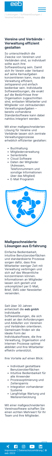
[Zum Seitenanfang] (44, 444)
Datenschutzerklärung (31, 450)
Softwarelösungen (30, 14)
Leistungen (12, 14)
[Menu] (42, 9)
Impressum (10, 450)
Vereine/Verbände (14, 17)
